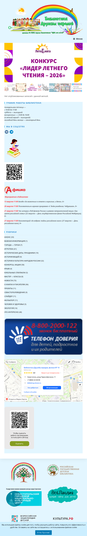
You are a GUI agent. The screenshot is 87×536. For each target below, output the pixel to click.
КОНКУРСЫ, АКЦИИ (12, 265)
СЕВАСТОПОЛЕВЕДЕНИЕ (14, 292)
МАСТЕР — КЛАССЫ (12, 276)
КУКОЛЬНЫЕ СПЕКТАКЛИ (14, 272)
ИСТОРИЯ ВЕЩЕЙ (11, 257)
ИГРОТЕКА (8, 249)
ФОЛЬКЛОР (9, 300)
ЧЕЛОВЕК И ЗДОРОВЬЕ (14, 304)
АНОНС (7, 237)
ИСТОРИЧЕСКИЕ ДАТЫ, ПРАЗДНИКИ (19, 253)
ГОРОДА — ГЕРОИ (12, 245)
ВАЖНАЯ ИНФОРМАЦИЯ (14, 241)
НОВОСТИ (8, 280)
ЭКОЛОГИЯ (9, 308)
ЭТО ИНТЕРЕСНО (11, 312)
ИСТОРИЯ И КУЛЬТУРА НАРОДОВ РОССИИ (22, 261)
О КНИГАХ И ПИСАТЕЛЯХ (14, 284)
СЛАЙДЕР (8, 296)
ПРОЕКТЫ (8, 288)
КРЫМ (7, 269)
